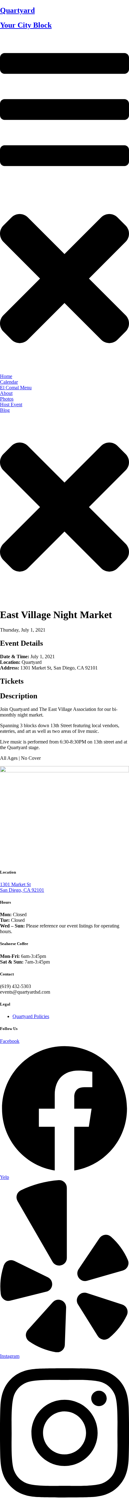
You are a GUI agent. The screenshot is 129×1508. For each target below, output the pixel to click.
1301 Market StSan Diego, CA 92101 (22, 887)
